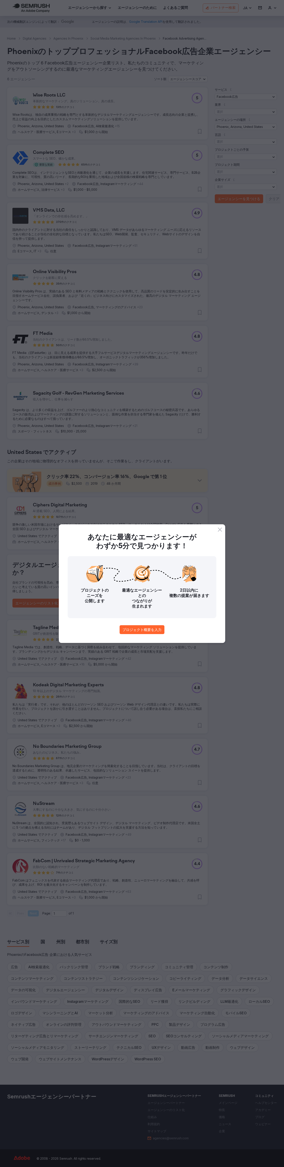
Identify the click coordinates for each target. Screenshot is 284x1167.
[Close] (220, 529)
